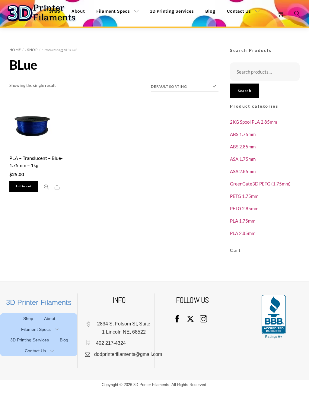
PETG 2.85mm (244, 208)
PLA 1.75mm (242, 220)
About (49, 318)
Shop (32, 49)
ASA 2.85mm (243, 171)
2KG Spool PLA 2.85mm (253, 122)
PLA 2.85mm (242, 233)
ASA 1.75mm (243, 159)
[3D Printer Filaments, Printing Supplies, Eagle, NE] (274, 316)
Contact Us (239, 11)
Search (244, 90)
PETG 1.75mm (244, 196)
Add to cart (23, 186)
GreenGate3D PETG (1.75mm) (260, 183)
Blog (210, 11)
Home (15, 49)
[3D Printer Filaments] (43, 12)
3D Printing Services (172, 11)
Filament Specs (113, 11)
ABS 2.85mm (243, 146)
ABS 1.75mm (243, 134)
